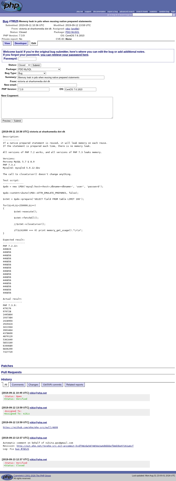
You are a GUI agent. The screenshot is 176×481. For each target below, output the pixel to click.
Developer (21, 43)
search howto (142, 11)
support (88, 11)
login (173, 11)
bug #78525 (22, 449)
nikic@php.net (38, 392)
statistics (153, 11)
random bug (164, 11)
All (5, 384)
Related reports (74, 384)
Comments (18, 384)
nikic (67, 28)
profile (75, 28)
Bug (5, 21)
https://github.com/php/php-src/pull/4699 (30, 427)
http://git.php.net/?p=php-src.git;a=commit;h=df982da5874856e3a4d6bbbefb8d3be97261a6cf (75, 446)
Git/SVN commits (52, 384)
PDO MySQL (72, 32)
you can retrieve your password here (64, 54)
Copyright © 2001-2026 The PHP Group (32, 475)
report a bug (113, 11)
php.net (80, 11)
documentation (99, 11)
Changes (33, 384)
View (7, 43)
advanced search (127, 11)
